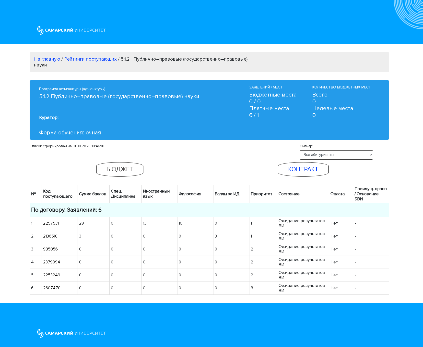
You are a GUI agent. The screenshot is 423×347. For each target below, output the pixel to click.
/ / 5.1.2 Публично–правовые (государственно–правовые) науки (140, 62)
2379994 (51, 262)
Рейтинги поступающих (91, 59)
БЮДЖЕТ (119, 169)
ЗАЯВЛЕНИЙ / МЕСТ (266, 87)
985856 (50, 249)
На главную (47, 59)
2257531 (51, 223)
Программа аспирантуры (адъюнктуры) (72, 89)
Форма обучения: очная (70, 132)
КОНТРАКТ (303, 169)
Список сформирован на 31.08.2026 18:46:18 (67, 146)
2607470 (51, 288)
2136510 (50, 236)
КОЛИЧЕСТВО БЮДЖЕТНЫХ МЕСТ (341, 87)
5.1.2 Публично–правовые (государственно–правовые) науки (119, 96)
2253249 (51, 275)
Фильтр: (308, 146)
